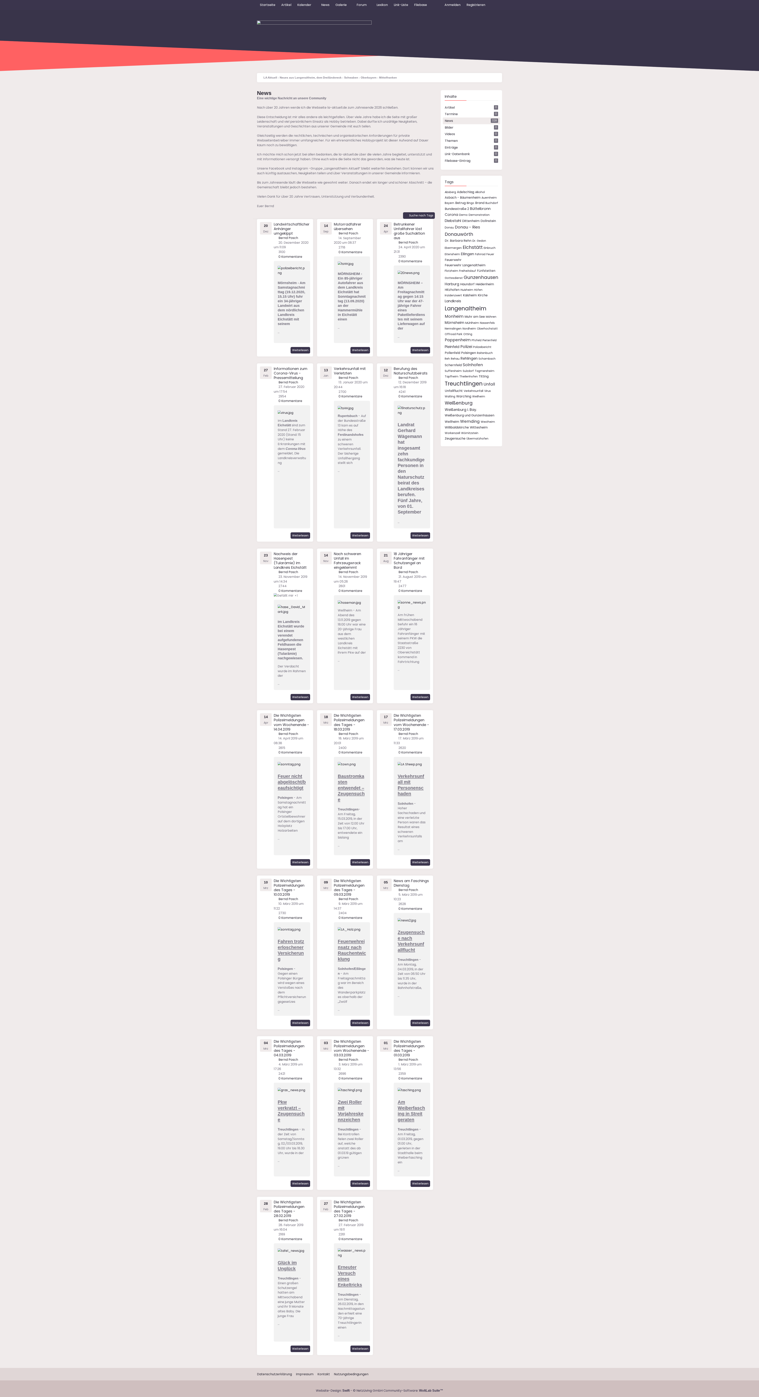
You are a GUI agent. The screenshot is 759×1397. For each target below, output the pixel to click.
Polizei (466, 346)
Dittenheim (471, 221)
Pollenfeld (452, 353)
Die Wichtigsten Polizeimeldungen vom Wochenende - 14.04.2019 (291, 722)
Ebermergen (453, 248)
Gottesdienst (454, 278)
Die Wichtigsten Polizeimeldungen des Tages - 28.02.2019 (289, 1209)
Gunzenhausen (481, 277)
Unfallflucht (454, 391)
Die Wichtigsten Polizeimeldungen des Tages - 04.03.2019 (289, 1048)
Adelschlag (465, 192)
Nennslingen (453, 329)
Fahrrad (480, 254)
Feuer (490, 254)
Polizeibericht (482, 347)
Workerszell (452, 433)
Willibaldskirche (457, 427)
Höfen (478, 290)
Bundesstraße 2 (457, 209)
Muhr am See (474, 316)
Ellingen (467, 253)
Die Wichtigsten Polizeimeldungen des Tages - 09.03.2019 (349, 888)
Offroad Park (453, 334)
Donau (449, 227)
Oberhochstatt (487, 329)
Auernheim (489, 198)
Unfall (489, 384)
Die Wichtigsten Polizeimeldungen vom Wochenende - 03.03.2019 (351, 1048)
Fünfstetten (486, 270)
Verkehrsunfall (473, 391)
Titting (484, 376)
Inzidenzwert (453, 295)
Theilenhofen (468, 376)
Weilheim (478, 396)
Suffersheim (453, 371)
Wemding (470, 421)
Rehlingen (469, 358)
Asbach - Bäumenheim (463, 197)
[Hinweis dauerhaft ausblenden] (433, 98)
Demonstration (479, 215)
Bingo (470, 203)
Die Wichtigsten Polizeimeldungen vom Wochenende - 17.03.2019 (411, 722)
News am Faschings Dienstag (411, 883)
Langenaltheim (465, 308)
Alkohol (480, 192)
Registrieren (475, 5)
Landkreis (453, 301)
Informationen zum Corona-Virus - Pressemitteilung (290, 373)
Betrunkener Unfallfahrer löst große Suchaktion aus (409, 231)
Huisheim (467, 290)
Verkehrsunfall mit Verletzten (350, 370)
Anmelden (453, 5)
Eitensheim (452, 254)
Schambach (487, 359)
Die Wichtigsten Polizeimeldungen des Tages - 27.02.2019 (349, 1209)
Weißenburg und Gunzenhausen (469, 415)
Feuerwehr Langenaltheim (465, 265)
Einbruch (490, 248)
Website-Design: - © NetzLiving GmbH (349, 1390)
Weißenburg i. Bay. (461, 409)
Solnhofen (473, 365)
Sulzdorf (468, 371)
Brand (479, 203)
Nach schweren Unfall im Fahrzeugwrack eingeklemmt (347, 561)
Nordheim (469, 329)
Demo (463, 215)
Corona (451, 214)
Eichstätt (473, 247)
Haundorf (467, 284)
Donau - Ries (467, 227)
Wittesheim (479, 427)
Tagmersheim (484, 371)
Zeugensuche (455, 438)
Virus (487, 391)
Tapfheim (451, 376)
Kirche (483, 295)
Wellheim (452, 421)
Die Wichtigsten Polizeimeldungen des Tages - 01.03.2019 (409, 1048)
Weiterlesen (300, 350)
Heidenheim (485, 284)
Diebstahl (453, 220)
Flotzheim (451, 271)
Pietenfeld (489, 340)
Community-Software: (413, 1390)
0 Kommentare (290, 256)
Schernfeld (453, 365)
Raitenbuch (485, 353)
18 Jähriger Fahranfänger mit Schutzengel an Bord (409, 561)
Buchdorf (491, 203)
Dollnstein (488, 221)
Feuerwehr (453, 260)
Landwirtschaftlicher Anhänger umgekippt (292, 229)
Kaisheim (470, 295)
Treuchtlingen (464, 384)
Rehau (455, 359)
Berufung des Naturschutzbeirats (411, 370)
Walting (450, 396)
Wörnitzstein (469, 433)
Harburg (452, 283)
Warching (463, 396)
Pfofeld (476, 340)
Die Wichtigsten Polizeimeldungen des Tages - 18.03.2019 (349, 722)
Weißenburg (459, 403)
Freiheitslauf (467, 271)
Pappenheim (458, 340)
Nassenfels (487, 323)
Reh (447, 359)
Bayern (449, 203)
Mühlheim (472, 323)
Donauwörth (459, 234)
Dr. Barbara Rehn (458, 240)
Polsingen (468, 353)
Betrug (460, 203)
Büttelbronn (480, 208)
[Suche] (495, 5)
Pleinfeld (452, 346)
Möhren (491, 317)
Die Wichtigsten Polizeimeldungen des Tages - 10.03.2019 (289, 888)
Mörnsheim (454, 322)
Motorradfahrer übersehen (347, 226)
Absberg (450, 192)
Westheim (488, 422)
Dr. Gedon (479, 241)
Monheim (454, 316)
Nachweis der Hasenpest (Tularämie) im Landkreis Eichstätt (290, 561)
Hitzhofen (452, 289)
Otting (467, 334)
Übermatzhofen (477, 439)
